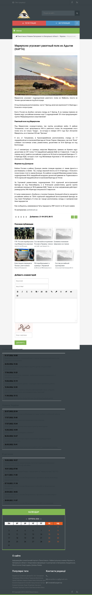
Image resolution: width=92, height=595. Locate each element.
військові (39, 580)
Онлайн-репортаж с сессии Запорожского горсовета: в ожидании (29, 503)
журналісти (22, 583)
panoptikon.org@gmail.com (57, 579)
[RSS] (77, 2)
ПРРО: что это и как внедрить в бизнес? (19, 432)
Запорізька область (18, 578)
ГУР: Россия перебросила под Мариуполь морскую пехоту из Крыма (24, 244)
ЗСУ (35, 576)
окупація (21, 587)
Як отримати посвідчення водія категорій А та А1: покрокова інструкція (31, 447)
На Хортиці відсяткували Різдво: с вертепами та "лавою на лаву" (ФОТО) (31, 471)
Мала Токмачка (30, 578)
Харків (30, 580)
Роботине (19, 580)
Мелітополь (39, 578)
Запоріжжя (40, 576)
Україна (25, 580)
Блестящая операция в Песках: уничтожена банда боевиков (23, 265)
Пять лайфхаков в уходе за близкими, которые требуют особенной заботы (32, 414)
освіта (27, 587)
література (31, 585)
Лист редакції (20, 2)
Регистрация (30, 23)
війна (34, 580)
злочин (37, 583)
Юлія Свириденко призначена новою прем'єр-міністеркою (26, 426)
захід (33, 583)
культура (20, 585)
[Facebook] (72, 2)
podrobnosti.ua (32, 210)
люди (25, 585)
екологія (15, 583)
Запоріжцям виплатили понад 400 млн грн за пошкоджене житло (29, 398)
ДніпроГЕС (30, 576)
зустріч (42, 583)
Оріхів (14, 580)
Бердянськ (15, 576)
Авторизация (64, 23)
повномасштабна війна (36, 587)
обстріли (15, 587)
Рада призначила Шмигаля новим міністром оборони (24, 420)
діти (44, 580)
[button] (17, 292)
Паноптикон (33, 592)
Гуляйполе (23, 576)
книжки (14, 585)
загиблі (28, 583)
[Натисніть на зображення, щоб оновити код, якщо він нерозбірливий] (24, 327)
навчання (38, 585)
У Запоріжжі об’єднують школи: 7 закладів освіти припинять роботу (30, 384)
